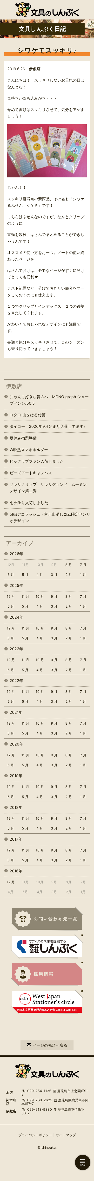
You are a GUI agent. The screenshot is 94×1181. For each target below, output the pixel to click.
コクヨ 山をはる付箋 (28, 414)
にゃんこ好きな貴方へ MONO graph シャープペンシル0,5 (49, 400)
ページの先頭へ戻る (50, 1045)
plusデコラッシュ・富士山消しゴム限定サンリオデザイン (50, 517)
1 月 (83, 574)
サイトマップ (66, 1135)
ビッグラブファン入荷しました (37, 461)
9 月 (54, 596)
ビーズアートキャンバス (31, 472)
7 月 (83, 565)
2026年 (16, 553)
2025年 (16, 585)
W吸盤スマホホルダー (29, 449)
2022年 (16, 680)
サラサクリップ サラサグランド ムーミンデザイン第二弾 (48, 487)
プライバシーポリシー (35, 1135)
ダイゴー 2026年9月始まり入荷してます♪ (47, 426)
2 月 (69, 574)
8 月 (68, 565)
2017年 (16, 839)
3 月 (54, 574)
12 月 (11, 596)
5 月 (25, 574)
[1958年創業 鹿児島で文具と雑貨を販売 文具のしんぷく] (47, 9)
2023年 (16, 648)
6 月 (10, 574)
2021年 (16, 712)
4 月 (39, 574)
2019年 (16, 775)
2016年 (16, 871)
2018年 (16, 807)
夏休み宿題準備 (23, 438)
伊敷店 (14, 386)
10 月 (40, 596)
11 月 (25, 596)
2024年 (16, 617)
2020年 (16, 744)
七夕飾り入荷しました (29, 502)
